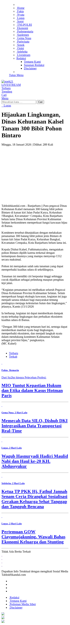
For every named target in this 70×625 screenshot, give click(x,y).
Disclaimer (15, 607)
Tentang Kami (18, 600)
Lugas (7, 105)
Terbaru (13, 353)
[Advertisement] (35, 172)
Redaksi (14, 597)
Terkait (13, 356)
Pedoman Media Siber (22, 604)
